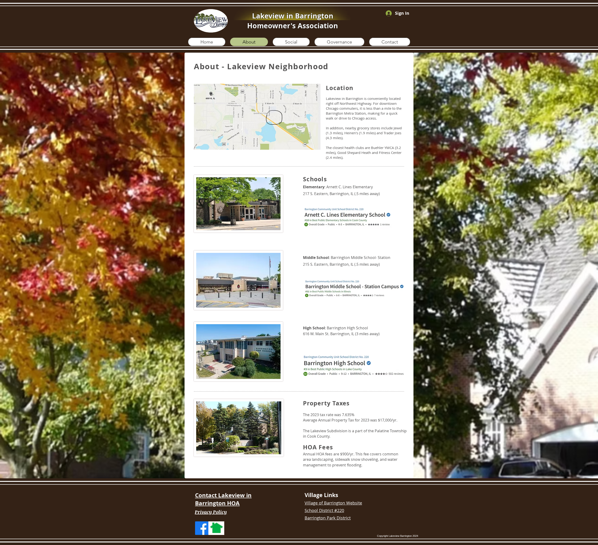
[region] (257, 117)
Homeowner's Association (292, 25)
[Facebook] (202, 528)
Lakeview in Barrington (292, 16)
